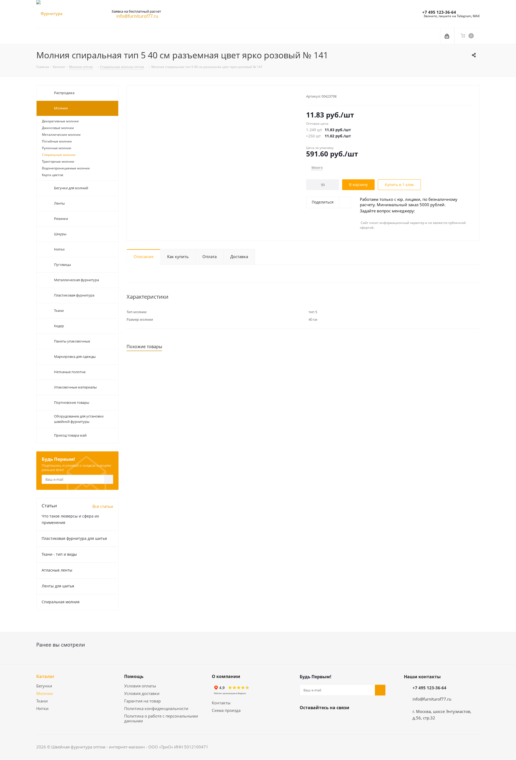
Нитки (42, 708)
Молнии (44, 693)
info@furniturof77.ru (432, 699)
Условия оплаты (140, 685)
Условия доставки (142, 693)
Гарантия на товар (142, 701)
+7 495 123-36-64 (439, 12)
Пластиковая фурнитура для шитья (74, 538)
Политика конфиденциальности (156, 708)
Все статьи (102, 506)
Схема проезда (226, 710)
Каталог (45, 676)
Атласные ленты (57, 570)
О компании (226, 676)
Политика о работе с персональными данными (161, 718)
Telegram (318, 720)
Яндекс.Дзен (332, 720)
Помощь (134, 676)
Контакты (221, 702)
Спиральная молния (61, 601)
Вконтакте (305, 720)
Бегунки (44, 685)
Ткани (42, 701)
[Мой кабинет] (447, 36)
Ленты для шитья (58, 585)
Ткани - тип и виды (59, 554)
